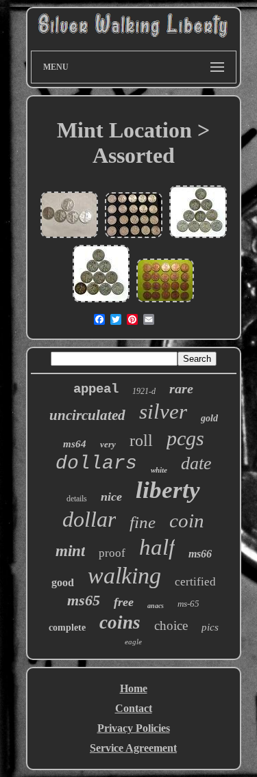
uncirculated (87, 415)
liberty (168, 490)
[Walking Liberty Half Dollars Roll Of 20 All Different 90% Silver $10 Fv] (133, 236)
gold (209, 418)
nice (111, 496)
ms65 (83, 600)
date (196, 463)
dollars (96, 463)
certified (195, 581)
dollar (89, 519)
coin (186, 520)
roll (141, 440)
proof (112, 552)
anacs (155, 605)
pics (210, 627)
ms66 (200, 553)
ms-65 (188, 603)
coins (119, 622)
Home (133, 688)
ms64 (74, 443)
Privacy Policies (133, 728)
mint (70, 550)
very (108, 444)
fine (143, 522)
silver (163, 411)
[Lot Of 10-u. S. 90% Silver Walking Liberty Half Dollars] (198, 236)
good (62, 582)
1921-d (144, 391)
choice (171, 625)
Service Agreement (133, 748)
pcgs (185, 438)
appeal (96, 389)
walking (124, 575)
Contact (133, 708)
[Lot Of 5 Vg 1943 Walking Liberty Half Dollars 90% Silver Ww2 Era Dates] (69, 236)
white (159, 470)
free (124, 602)
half (157, 547)
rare (181, 388)
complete (67, 627)
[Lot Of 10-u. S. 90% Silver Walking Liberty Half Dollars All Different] (101, 300)
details (76, 498)
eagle (133, 641)
